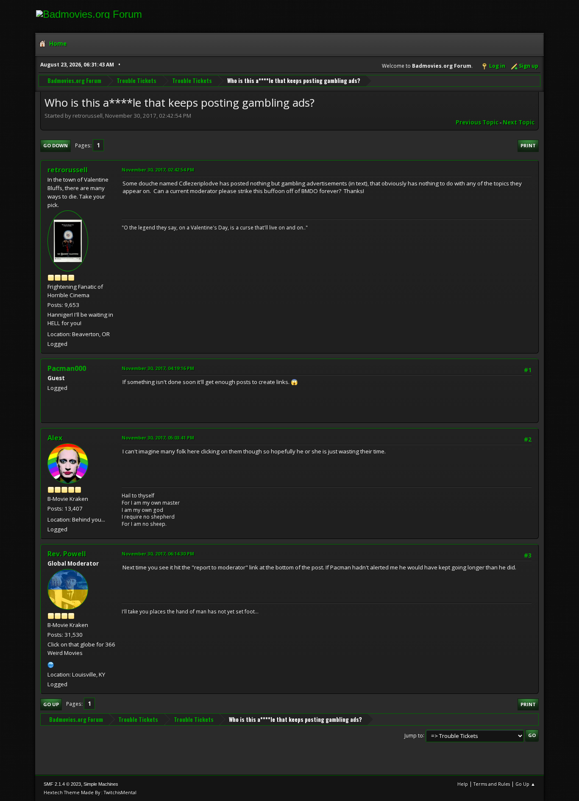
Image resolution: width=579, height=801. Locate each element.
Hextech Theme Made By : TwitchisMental (90, 792)
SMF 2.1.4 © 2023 (62, 784)
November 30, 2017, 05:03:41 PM (158, 437)
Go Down (55, 145)
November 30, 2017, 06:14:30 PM (158, 553)
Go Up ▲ (525, 784)
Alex (54, 437)
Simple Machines (101, 784)
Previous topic (477, 122)
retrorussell (67, 169)
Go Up (51, 704)
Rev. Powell (66, 553)
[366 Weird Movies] (50, 664)
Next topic (518, 122)
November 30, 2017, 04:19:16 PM (158, 368)
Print (528, 145)
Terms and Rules (491, 784)
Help (462, 784)
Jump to (413, 735)
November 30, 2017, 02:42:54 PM (158, 169)
